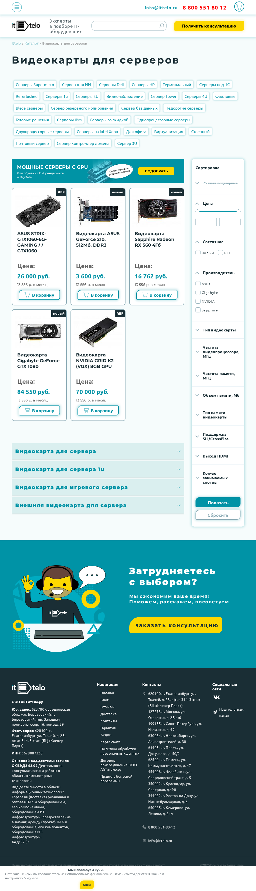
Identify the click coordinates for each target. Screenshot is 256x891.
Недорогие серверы (184, 107)
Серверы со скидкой (109, 119)
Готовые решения (32, 119)
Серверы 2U (87, 96)
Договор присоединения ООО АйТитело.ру (118, 764)
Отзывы (107, 706)
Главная (107, 692)
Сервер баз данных (139, 107)
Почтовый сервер (32, 143)
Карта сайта (110, 741)
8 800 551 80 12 (205, 7)
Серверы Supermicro (35, 84)
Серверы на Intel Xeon (97, 131)
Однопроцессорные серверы (163, 119)
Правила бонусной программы (116, 778)
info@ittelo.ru (161, 7)
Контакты (108, 720)
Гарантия (108, 727)
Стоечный (200, 131)
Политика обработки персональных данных (119, 750)
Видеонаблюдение (124, 96)
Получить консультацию (209, 26)
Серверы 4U (195, 96)
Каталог (31, 43)
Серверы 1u (57, 96)
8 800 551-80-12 (161, 827)
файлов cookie (101, 874)
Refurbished (27, 96)
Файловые (225, 96)
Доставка (108, 713)
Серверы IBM (69, 119)
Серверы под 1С (214, 84)
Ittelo (16, 43)
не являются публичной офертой (63, 865)
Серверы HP (143, 84)
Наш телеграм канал (231, 712)
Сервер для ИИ (76, 84)
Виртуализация (168, 131)
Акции (105, 734)
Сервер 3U (127, 143)
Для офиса (136, 131)
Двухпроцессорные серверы (42, 131)
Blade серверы (29, 107)
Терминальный (177, 84)
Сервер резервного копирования (82, 107)
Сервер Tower (163, 96)
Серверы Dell (111, 84)
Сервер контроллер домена (83, 143)
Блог (104, 699)
